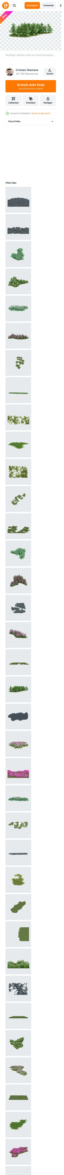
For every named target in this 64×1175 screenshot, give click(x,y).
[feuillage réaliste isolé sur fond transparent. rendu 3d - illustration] (18, 200)
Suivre (50, 73)
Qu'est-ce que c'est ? (41, 113)
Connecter (48, 5)
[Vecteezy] (5, 5)
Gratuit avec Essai (30, 86)
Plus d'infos (14, 121)
